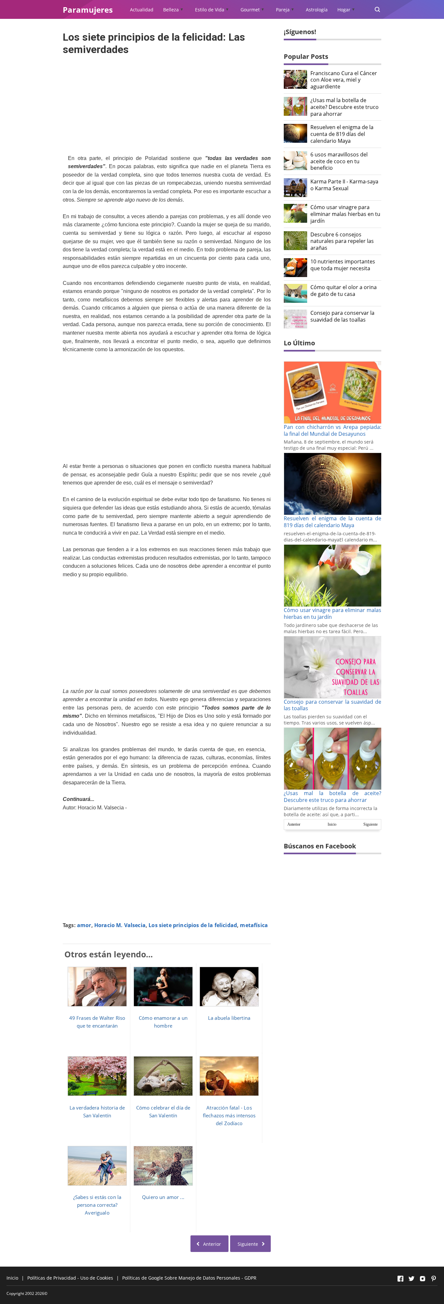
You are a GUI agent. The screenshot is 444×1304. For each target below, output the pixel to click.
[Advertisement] (167, 102)
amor (84, 925)
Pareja (283, 10)
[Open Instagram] (422, 1279)
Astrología (317, 10)
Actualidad (141, 10)
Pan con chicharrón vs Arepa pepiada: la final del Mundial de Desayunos (332, 430)
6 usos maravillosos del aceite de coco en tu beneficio (339, 161)
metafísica (254, 925)
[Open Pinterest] (433, 1279)
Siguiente (370, 824)
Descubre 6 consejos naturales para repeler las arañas (342, 241)
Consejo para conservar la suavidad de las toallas (342, 316)
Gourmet (250, 10)
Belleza (171, 10)
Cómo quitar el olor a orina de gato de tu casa (343, 291)
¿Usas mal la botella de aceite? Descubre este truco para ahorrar (344, 107)
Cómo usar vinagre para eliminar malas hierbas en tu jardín (345, 214)
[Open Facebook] (400, 1279)
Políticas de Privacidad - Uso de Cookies (70, 1278)
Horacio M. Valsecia (120, 925)
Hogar (343, 10)
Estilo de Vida (209, 10)
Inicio (332, 824)
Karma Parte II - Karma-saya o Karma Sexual (344, 185)
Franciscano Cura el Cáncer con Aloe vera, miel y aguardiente (343, 80)
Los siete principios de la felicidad (193, 925)
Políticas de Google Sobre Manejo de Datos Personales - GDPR (189, 1278)
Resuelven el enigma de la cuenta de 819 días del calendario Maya (341, 134)
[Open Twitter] (411, 1279)
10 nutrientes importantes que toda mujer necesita (342, 265)
